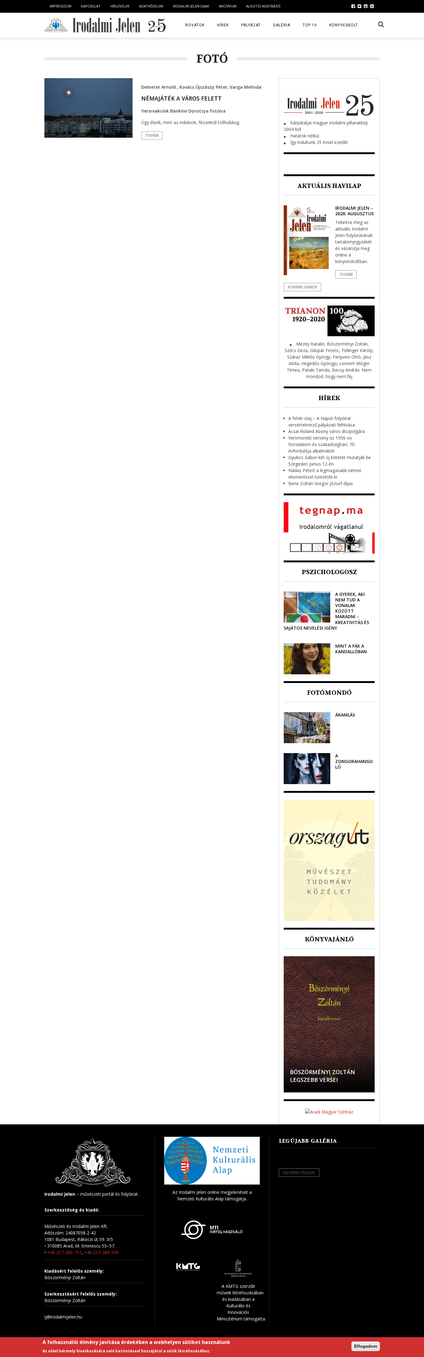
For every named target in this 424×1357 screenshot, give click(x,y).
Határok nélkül (304, 136)
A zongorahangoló (354, 761)
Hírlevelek (119, 6)
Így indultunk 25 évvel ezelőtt (319, 142)
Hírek (223, 25)
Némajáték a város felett (181, 98)
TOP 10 (310, 25)
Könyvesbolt (343, 25)
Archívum (228, 6)
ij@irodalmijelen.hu (63, 1317)
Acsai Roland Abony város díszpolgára (326, 431)
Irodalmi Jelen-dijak (191, 6)
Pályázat (251, 25)
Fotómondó (329, 693)
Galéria (281, 25)
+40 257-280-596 (101, 1252)
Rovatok (195, 25)
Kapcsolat (91, 6)
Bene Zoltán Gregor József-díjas (320, 483)
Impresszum (60, 6)
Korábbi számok (302, 287)
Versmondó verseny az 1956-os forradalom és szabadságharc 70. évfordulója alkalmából (321, 444)
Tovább (152, 135)
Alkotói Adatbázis (263, 6)
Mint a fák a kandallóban (351, 648)
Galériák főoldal (299, 1172)
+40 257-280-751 (64, 1252)
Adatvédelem (151, 6)
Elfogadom (365, 1346)
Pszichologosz (329, 572)
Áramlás (345, 715)
